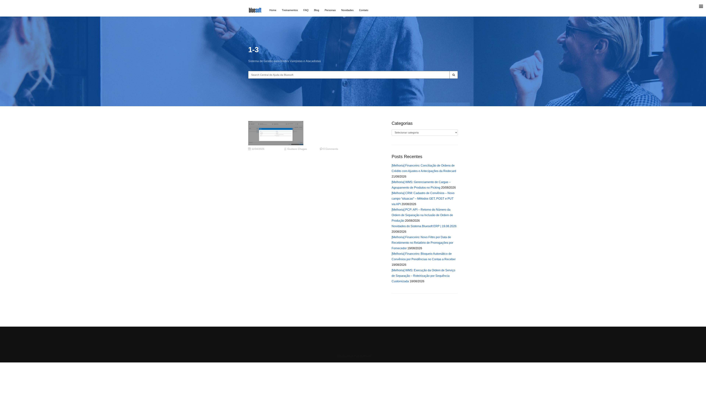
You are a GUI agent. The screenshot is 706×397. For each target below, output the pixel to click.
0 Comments (330, 149)
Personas (330, 10)
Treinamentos (290, 10)
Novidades (347, 10)
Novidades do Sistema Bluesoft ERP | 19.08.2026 (424, 226)
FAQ (306, 10)
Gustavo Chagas (297, 149)
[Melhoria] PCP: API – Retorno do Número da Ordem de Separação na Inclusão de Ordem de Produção (422, 215)
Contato (363, 10)
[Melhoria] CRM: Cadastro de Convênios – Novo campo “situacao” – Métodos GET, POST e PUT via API (423, 199)
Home (272, 10)
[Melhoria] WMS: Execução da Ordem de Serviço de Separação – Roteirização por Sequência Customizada (423, 276)
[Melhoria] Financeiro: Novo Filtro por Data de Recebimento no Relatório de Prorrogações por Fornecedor (422, 243)
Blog (316, 10)
